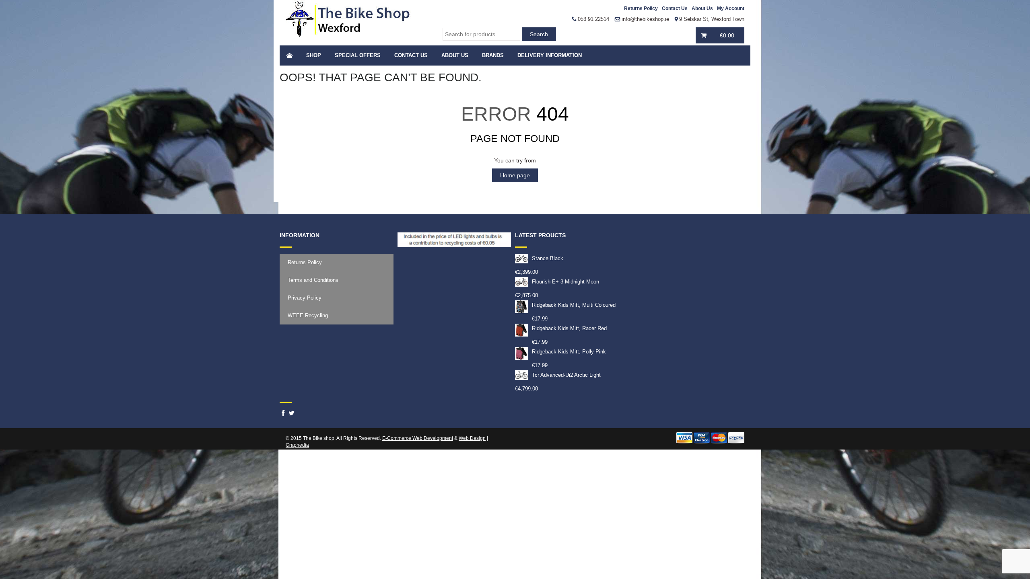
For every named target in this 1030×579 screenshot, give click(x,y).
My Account (730, 8)
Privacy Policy (304, 298)
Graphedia (297, 445)
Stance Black (547, 258)
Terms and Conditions (313, 280)
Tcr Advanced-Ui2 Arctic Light (566, 375)
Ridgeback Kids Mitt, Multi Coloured (574, 305)
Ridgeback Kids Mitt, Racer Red (569, 328)
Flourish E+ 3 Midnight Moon (565, 282)
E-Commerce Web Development (417, 438)
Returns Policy (641, 8)
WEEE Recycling (308, 315)
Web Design (472, 438)
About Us (702, 8)
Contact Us (675, 8)
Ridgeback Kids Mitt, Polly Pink (569, 352)
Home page (515, 175)
